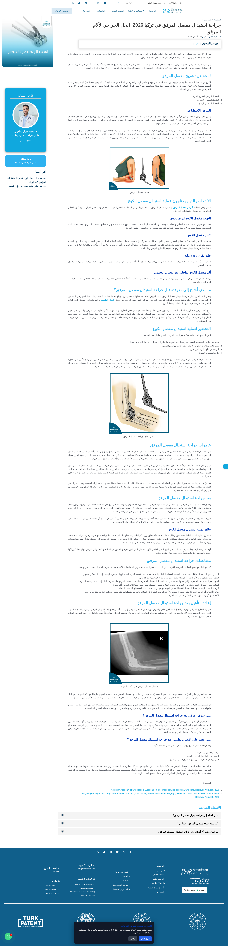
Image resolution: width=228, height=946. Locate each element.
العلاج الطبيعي (107, 300)
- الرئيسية (160, 866)
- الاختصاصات (159, 879)
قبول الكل (145, 938)
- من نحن (161, 870)
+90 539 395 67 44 (52, 889)
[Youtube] (105, 3)
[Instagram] (124, 852)
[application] (110, 11)
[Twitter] (73, 3)
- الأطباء (126, 880)
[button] (128, 5)
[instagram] (98, 3)
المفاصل (207, 20)
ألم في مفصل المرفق (183, 207)
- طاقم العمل (159, 874)
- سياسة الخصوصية (121, 885)
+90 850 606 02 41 (52, 893)
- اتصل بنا (161, 892)
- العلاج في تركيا (122, 872)
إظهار (196, 43)
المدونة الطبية (117, 11)
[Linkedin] (86, 3)
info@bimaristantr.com (86, 869)
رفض (133, 938)
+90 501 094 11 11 (53, 885)
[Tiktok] (79, 3)
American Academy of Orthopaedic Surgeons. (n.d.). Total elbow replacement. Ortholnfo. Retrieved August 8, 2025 (165, 790)
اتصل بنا (86, 11)
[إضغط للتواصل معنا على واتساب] (8, 936)
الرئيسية (152, 11)
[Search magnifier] (119, 2)
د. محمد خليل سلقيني (211, 36)
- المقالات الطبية (157, 883)
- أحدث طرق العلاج (156, 888)
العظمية (217, 20)
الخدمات (101, 11)
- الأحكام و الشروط (121, 889)
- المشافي (125, 876)
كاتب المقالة (25, 95)
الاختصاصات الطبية (136, 11)
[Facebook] (92, 3)
